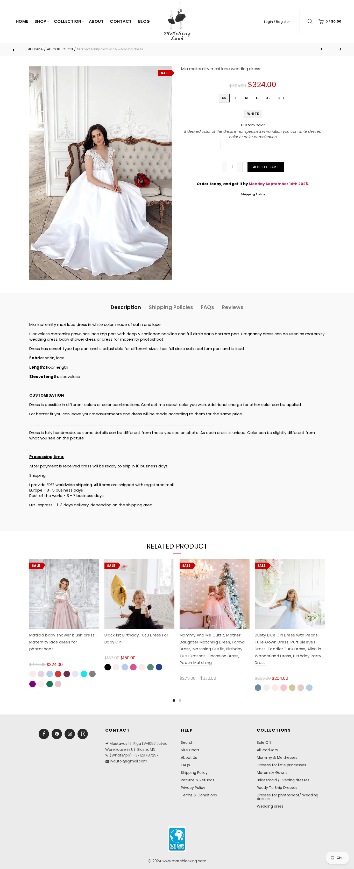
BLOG (144, 21)
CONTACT (121, 21)
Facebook (44, 734)
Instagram (70, 734)
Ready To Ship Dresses (277, 787)
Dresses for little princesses (281, 765)
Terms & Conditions (199, 795)
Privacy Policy (193, 787)
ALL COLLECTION (60, 49)
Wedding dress (270, 806)
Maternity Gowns (272, 772)
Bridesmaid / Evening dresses (283, 780)
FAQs (207, 307)
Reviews (232, 307)
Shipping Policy (253, 194)
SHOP (40, 21)
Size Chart (190, 750)
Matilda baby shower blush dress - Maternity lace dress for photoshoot (63, 641)
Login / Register (277, 21)
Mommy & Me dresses (277, 757)
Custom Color (253, 125)
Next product (337, 49)
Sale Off (264, 742)
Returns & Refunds (197, 780)
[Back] (16, 49)
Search (187, 742)
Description (126, 307)
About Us (189, 757)
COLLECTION (67, 21)
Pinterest (57, 734)
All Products (267, 750)
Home (22, 21)
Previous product (324, 49)
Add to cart (265, 167)
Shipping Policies (171, 307)
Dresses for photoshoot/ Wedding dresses (287, 797)
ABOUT (96, 21)
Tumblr (82, 734)
